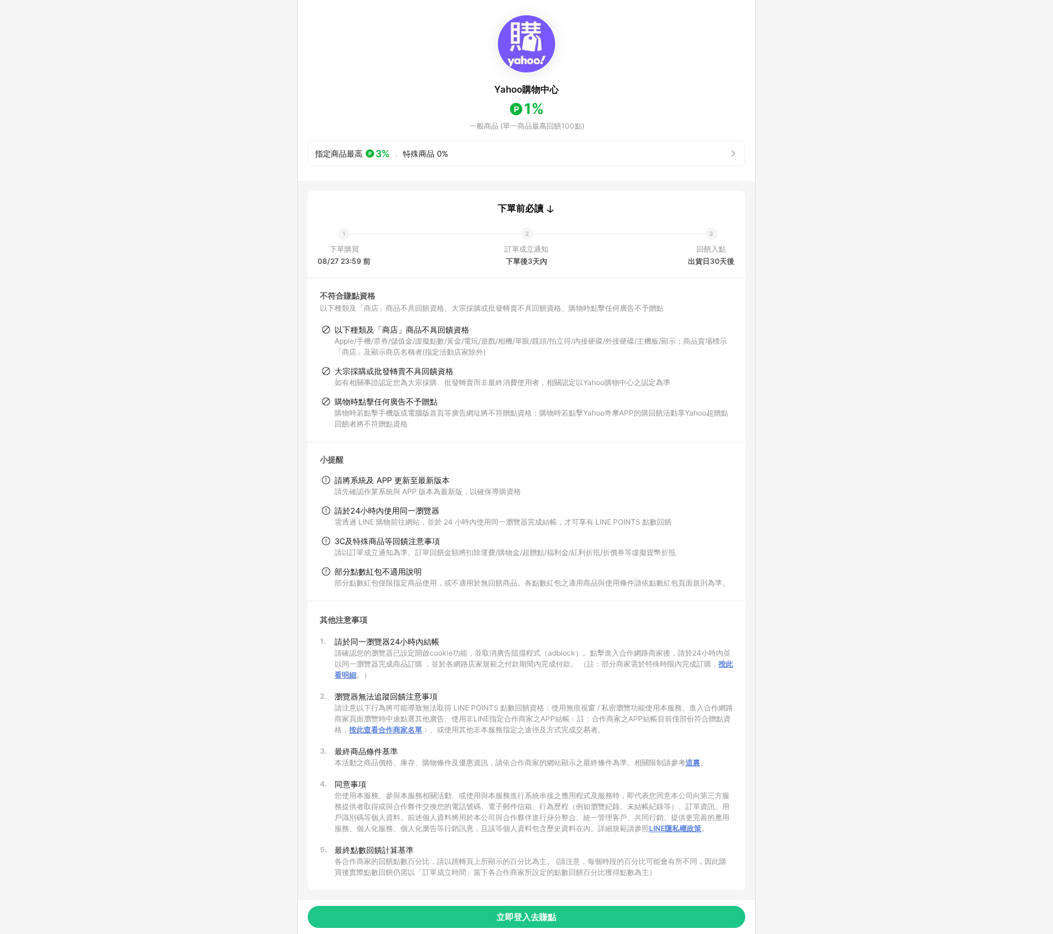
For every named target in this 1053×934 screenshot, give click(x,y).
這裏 (693, 762)
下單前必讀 (521, 208)
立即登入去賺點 (526, 916)
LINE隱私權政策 (675, 828)
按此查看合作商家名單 (385, 729)
